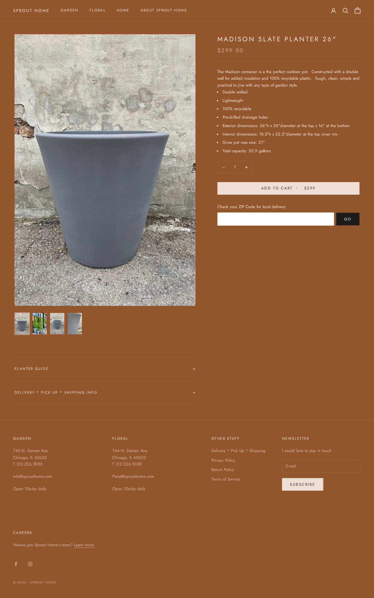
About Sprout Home (163, 10)
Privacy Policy (223, 460)
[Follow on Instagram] (30, 564)
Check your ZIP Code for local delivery (251, 207)
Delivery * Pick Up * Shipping (238, 451)
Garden (70, 10)
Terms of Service (225, 479)
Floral (98, 10)
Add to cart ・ (288, 188)
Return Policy (222, 470)
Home (123, 10)
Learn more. (84, 545)
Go (348, 219)
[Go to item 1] (22, 323)
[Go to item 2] (39, 323)
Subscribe (302, 484)
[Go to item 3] (57, 323)
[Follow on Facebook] (16, 564)
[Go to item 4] (74, 323)
